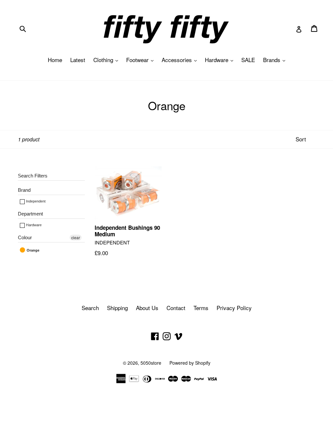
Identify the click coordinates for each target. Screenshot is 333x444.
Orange (32, 250)
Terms (200, 308)
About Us (147, 308)
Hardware (220, 60)
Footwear (141, 60)
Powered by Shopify (189, 362)
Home (55, 60)
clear (75, 237)
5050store (150, 362)
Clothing (107, 60)
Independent (35, 201)
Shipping (117, 308)
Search (90, 308)
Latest (77, 60)
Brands (275, 60)
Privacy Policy (234, 308)
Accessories (181, 60)
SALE (248, 60)
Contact (175, 308)
